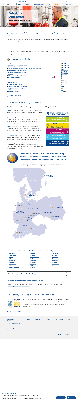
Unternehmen (68, 4)
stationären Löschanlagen (50, 32)
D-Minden (32, 258)
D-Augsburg (12, 253)
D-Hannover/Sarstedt (14, 267)
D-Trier (32, 265)
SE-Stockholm (55, 264)
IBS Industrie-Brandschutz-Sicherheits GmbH (19, 75)
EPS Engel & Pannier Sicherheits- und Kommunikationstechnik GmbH (24, 68)
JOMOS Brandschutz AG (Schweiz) (16, 90)
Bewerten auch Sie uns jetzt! (14, 311)
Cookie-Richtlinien (59, 319)
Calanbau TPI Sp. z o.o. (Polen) (15, 84)
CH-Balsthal (55, 253)
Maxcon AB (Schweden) (13, 91)
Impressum (37, 319)
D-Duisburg (11, 262)
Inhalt (69, 319)
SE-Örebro (54, 262)
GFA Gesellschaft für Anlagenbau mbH (17, 70)
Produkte (19, 4)
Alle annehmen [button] (71, 397)
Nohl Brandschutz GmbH (14, 77)
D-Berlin (11, 257)
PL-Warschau (55, 260)
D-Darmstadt (12, 260)
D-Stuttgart (33, 264)
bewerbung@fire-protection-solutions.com (18, 286)
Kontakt (28, 319)
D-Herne (32, 253)
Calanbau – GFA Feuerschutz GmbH (16, 67)
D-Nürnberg (33, 262)
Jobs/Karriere (57, 4)
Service (27, 4)
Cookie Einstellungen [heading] (9, 393)
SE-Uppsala (54, 265)
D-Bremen (11, 258)
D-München (33, 260)
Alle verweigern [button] (60, 397)
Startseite (8, 28)
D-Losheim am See (34, 257)
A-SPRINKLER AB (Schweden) (15, 83)
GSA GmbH (10, 74)
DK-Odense (54, 255)
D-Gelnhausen (12, 264)
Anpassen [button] (51, 397)
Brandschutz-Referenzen (39, 4)
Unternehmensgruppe (22, 32)
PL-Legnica (54, 258)
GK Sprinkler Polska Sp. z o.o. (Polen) (17, 88)
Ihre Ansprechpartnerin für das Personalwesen (25, 274)
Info (49, 4)
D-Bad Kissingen (13, 255)
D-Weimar (32, 267)
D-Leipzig (32, 255)
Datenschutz (47, 319)
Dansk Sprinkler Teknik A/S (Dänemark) (17, 86)
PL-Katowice (55, 257)
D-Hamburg (11, 265)
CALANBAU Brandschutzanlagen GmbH (17, 65)
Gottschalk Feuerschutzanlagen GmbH (17, 72)
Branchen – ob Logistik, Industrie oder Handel (37, 34)
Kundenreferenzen (56, 34)
